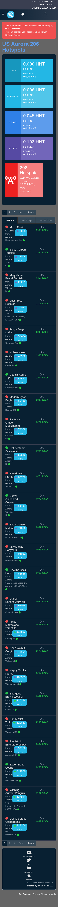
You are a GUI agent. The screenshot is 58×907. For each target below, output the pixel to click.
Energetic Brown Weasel (14, 695)
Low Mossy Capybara (14, 548)
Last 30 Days (45, 220)
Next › (22, 212)
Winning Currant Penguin (15, 792)
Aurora (8, 237)
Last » (31, 212)
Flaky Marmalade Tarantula (12, 625)
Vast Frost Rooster (13, 302)
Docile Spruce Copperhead (15, 820)
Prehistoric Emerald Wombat (15, 743)
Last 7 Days (27, 220)
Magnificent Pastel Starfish (14, 277)
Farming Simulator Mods (44, 894)
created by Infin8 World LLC (40, 886)
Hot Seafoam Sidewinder (15, 450)
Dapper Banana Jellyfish (15, 600)
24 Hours (9, 220)
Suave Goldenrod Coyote (11, 499)
